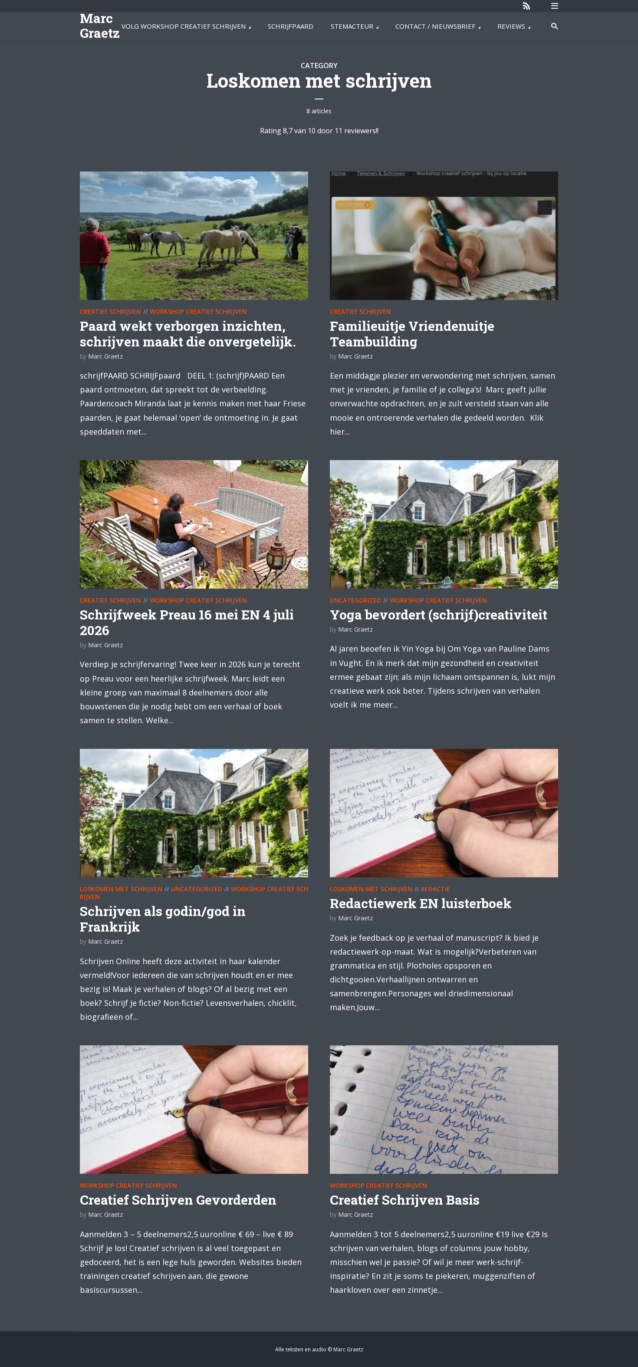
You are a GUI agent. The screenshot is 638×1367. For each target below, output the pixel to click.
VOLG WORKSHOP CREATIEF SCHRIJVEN (184, 26)
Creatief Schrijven (110, 311)
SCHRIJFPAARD (290, 26)
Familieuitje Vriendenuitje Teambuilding (412, 333)
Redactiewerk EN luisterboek (421, 903)
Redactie (435, 889)
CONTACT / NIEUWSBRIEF (435, 26)
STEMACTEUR (352, 26)
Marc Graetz (100, 25)
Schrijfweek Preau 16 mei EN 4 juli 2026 (187, 622)
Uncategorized (355, 600)
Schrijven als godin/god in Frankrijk (163, 919)
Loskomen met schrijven (121, 889)
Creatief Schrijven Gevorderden (178, 1199)
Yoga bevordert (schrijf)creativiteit (438, 614)
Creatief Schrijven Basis (405, 1199)
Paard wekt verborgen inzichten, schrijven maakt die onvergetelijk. (188, 333)
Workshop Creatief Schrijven (198, 311)
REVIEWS (511, 26)
